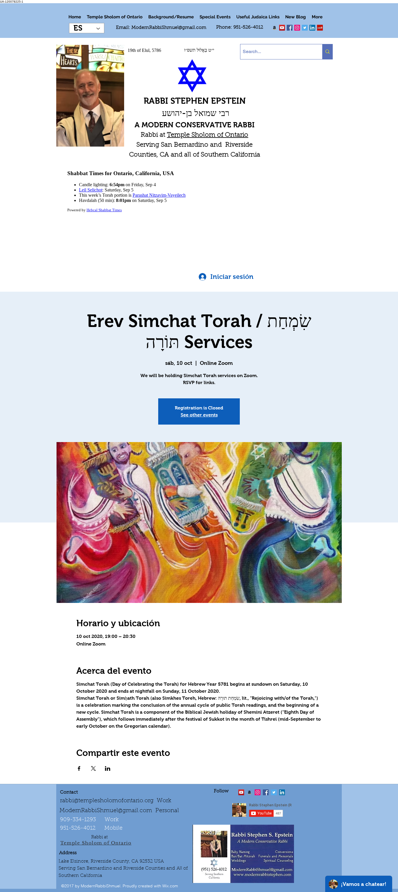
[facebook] (290, 28)
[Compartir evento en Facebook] (79, 768)
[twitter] (282, 28)
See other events (199, 414)
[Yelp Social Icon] (320, 28)
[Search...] (327, 51)
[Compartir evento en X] (93, 768)
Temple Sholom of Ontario (207, 135)
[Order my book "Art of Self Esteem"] (274, 28)
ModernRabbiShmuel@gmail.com (168, 27)
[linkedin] (297, 28)
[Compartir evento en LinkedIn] (107, 768)
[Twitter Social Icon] (305, 28)
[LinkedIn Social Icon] (312, 28)
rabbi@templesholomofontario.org (107, 801)
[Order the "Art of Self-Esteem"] (249, 792)
